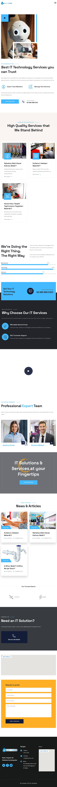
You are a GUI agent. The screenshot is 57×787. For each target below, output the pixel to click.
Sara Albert (36, 445)
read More (7, 176)
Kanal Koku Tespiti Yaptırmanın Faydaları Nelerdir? (13, 206)
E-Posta (26, 756)
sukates (9, 538)
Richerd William (9, 445)
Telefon (25, 750)
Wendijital (34, 783)
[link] (5, 18)
